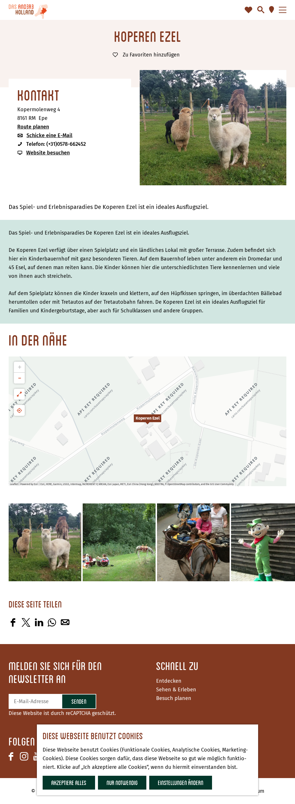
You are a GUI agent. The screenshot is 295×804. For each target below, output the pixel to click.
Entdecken (168, 681)
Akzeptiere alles (68, 782)
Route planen (33, 127)
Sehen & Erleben (176, 689)
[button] (147, 421)
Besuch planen (173, 698)
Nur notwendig (122, 782)
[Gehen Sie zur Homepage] (28, 10)
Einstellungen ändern (180, 782)
